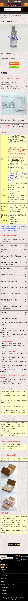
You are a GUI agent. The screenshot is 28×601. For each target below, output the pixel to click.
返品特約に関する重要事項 (8, 59)
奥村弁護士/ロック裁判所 (3, 568)
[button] (2, 4)
